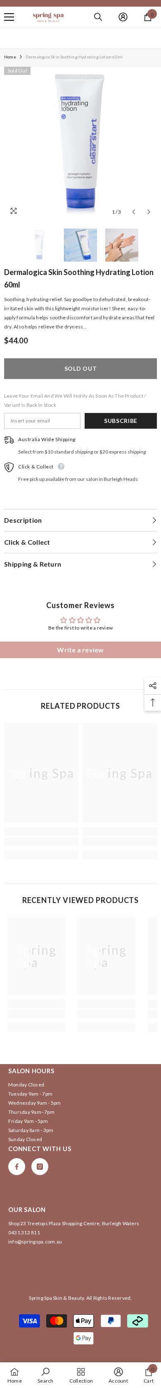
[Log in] (123, 17)
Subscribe (120, 420)
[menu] (9, 17)
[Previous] (133, 212)
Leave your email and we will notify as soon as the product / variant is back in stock (75, 400)
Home (10, 56)
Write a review (80, 650)
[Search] (98, 17)
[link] (41, 841)
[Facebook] (16, 1166)
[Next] (149, 212)
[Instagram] (39, 1166)
